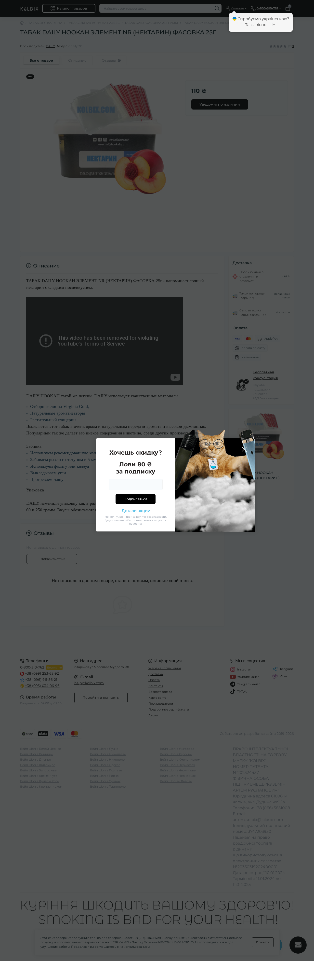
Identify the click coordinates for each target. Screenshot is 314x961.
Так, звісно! (256, 24)
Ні (274, 24)
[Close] (244, 449)
